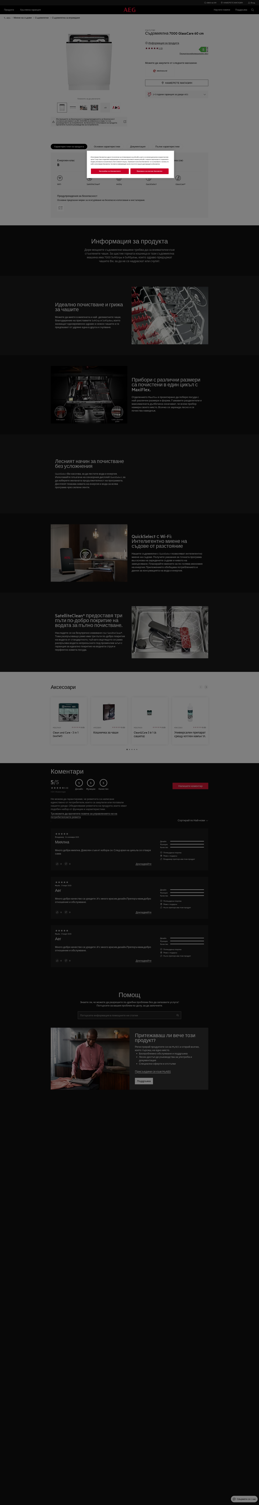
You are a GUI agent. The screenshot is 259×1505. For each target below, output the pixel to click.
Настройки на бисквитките (110, 171)
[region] (130, 164)
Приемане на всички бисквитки (149, 171)
